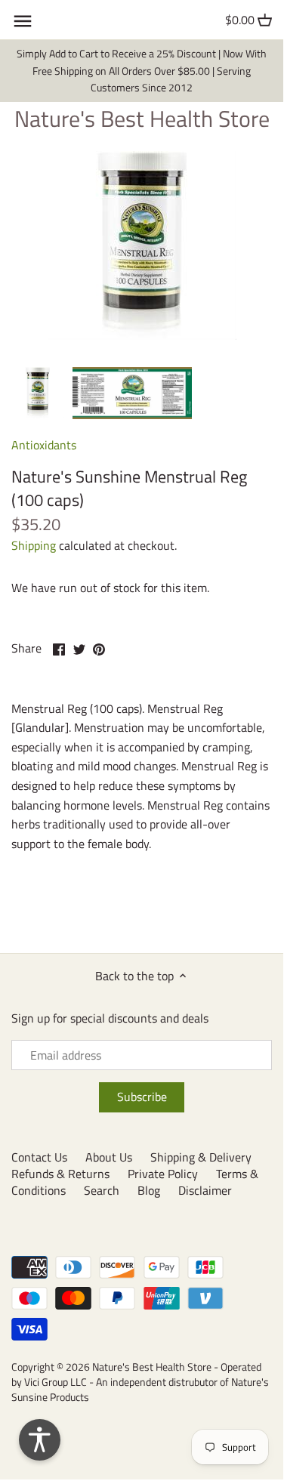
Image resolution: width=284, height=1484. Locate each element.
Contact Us (39, 1157)
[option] (37, 392)
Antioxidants (43, 445)
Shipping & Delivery (201, 1157)
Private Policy (163, 1174)
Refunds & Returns (60, 1174)
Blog (148, 1190)
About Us (108, 1157)
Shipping (33, 545)
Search (101, 1190)
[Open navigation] (22, 21)
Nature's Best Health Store (142, 118)
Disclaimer (205, 1190)
